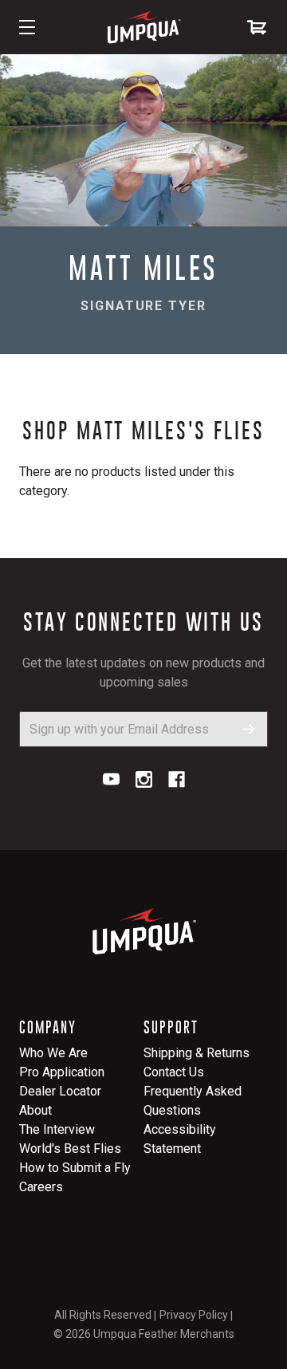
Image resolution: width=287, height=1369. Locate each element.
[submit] (249, 729)
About (35, 1110)
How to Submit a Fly (75, 1167)
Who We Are (53, 1052)
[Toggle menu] (27, 27)
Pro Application (61, 1072)
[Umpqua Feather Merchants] (143, 27)
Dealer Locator (60, 1091)
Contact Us (174, 1072)
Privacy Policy (193, 1314)
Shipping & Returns (197, 1052)
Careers (41, 1186)
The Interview (57, 1129)
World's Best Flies (70, 1148)
